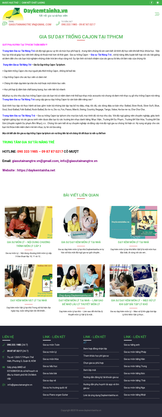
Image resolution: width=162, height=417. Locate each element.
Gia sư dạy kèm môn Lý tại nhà (81, 242)
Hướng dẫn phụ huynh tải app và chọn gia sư (101, 387)
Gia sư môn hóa (61, 360)
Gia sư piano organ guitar (61, 395)
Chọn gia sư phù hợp (101, 363)
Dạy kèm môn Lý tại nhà (133, 242)
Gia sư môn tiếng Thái (142, 381)
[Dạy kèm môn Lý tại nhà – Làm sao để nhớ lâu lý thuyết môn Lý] (81, 280)
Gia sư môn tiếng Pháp (142, 352)
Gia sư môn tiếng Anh (142, 345)
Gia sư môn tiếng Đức (142, 374)
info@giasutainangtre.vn (20, 385)
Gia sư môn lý (61, 352)
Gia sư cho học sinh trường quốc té (61, 388)
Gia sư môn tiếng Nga (101, 396)
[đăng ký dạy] (35, 14)
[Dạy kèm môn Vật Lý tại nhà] (28, 280)
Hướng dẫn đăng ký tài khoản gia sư (101, 378)
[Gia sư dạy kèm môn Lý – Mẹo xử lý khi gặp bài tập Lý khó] (133, 280)
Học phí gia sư (101, 356)
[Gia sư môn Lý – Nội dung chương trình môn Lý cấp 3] (28, 222)
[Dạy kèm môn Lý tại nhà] (133, 222)
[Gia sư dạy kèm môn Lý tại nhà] (81, 222)
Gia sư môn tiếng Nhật (142, 395)
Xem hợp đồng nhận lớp (101, 349)
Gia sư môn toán (61, 345)
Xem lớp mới (101, 371)
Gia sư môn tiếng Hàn (142, 360)
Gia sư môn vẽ (61, 381)
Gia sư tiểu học (61, 367)
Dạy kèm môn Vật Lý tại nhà (28, 300)
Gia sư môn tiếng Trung (142, 367)
